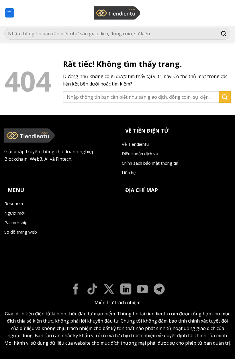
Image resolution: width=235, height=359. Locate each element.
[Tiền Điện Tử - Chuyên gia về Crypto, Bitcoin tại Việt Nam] (117, 12)
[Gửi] (224, 33)
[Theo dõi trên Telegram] (159, 290)
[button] (9, 13)
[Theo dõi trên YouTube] (142, 290)
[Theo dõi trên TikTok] (92, 290)
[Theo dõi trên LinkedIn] (126, 290)
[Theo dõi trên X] (109, 290)
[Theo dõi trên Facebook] (75, 290)
